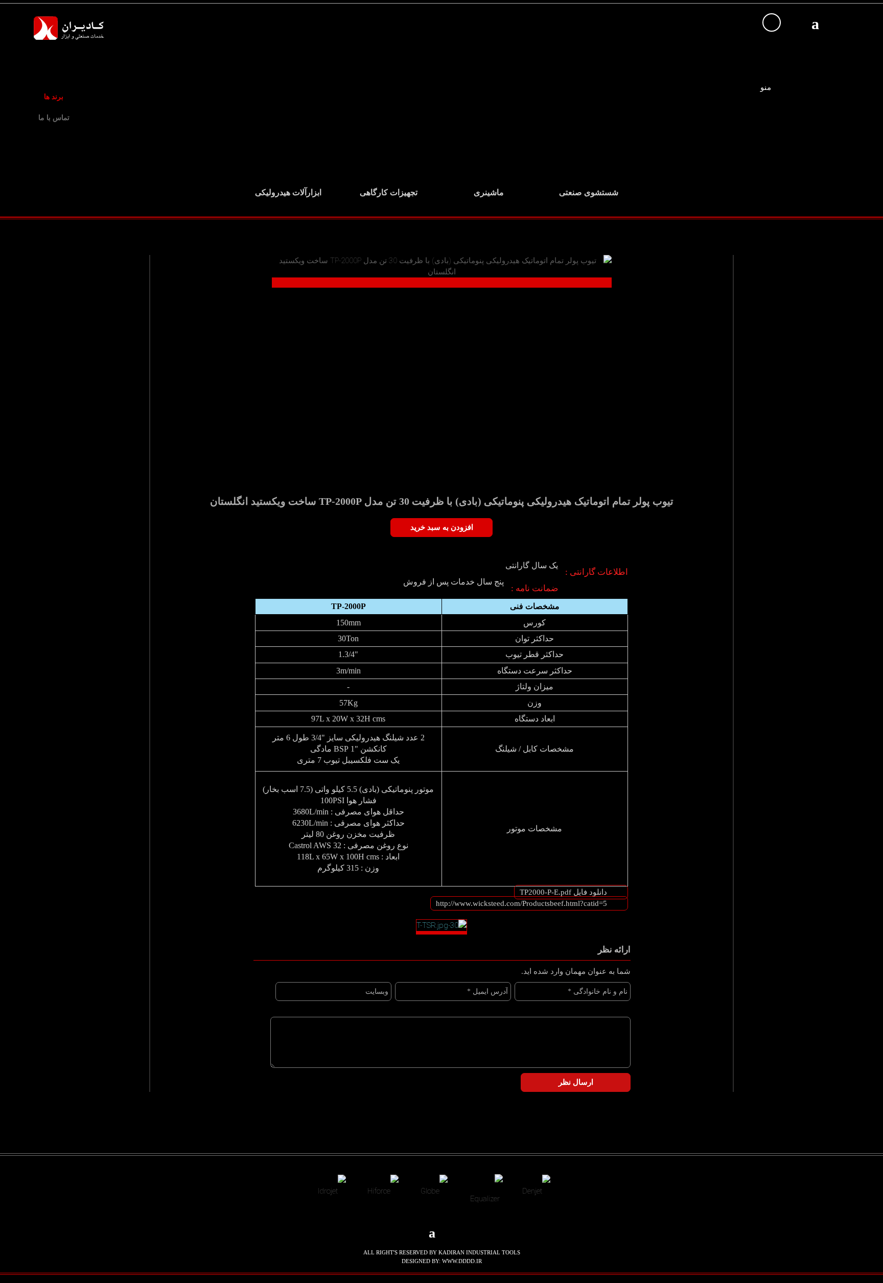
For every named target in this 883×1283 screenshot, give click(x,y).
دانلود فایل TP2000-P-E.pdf (563, 892)
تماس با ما (53, 118)
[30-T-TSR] (441, 927)
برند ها (53, 97)
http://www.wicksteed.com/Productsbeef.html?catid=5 (521, 903)
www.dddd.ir (462, 1261)
